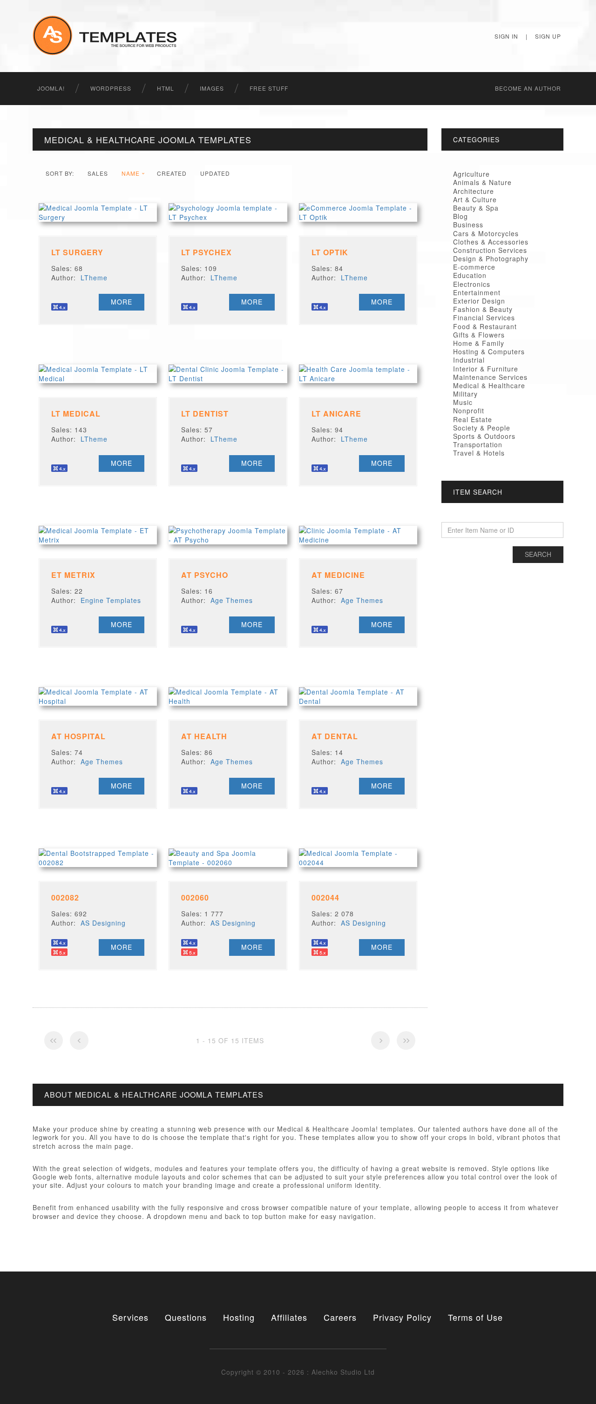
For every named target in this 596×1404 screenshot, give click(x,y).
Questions (186, 1317)
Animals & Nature (482, 182)
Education (470, 275)
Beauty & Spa (476, 207)
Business (468, 224)
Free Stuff (269, 88)
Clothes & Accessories (490, 241)
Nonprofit (468, 410)
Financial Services (484, 317)
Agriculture (471, 174)
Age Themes (231, 600)
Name (131, 173)
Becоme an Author (528, 88)
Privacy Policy (402, 1317)
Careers (340, 1317)
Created (172, 173)
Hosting (239, 1317)
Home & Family (478, 343)
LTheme (94, 277)
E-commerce (474, 267)
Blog (460, 216)
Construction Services (490, 250)
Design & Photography (490, 258)
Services (130, 1317)
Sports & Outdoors (484, 436)
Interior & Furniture (485, 368)
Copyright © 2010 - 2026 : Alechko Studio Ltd (298, 1372)
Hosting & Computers (489, 351)
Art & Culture (475, 199)
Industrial (469, 359)
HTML (165, 88)
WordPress (110, 88)
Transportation (477, 444)
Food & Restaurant (485, 326)
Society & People (481, 427)
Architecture (473, 191)
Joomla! (51, 88)
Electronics (471, 284)
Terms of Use (475, 1317)
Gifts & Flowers (479, 334)
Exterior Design (479, 300)
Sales (98, 173)
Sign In (506, 36)
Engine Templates (111, 600)
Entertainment (477, 292)
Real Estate (472, 419)
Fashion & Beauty (483, 309)
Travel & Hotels (479, 452)
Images (212, 88)
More (121, 301)
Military (465, 393)
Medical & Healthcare (489, 385)
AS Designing (103, 922)
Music (463, 402)
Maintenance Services (490, 377)
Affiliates (289, 1317)
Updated (215, 173)
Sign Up (548, 36)
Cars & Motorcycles (486, 233)
